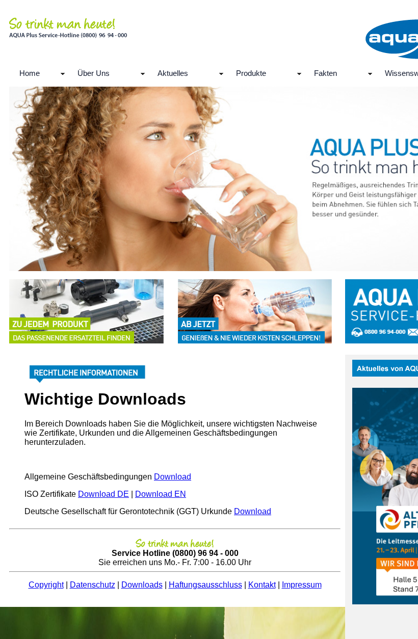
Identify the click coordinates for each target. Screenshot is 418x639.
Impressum (302, 584)
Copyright (46, 584)
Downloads (142, 584)
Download (172, 476)
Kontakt (262, 584)
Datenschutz (92, 584)
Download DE (103, 494)
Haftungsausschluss (205, 584)
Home (29, 73)
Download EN (160, 494)
